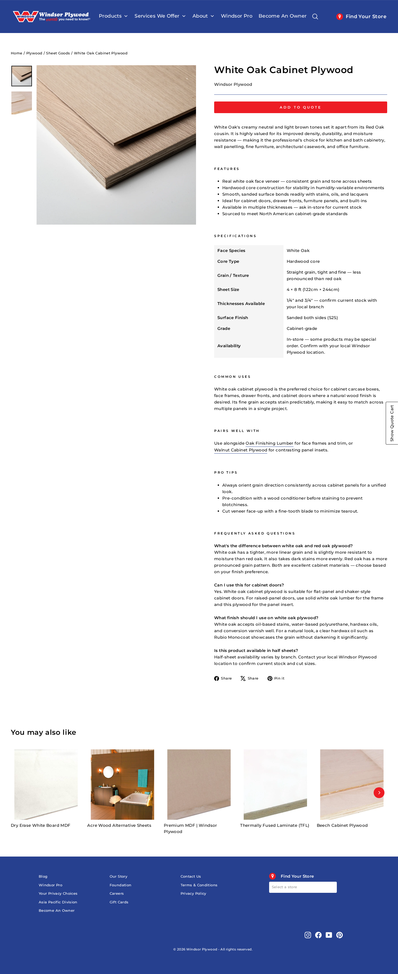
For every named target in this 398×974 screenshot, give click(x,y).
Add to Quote (301, 107)
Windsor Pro (50, 885)
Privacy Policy (193, 893)
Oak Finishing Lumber (269, 443)
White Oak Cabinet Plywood (101, 53)
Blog (43, 876)
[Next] (379, 792)
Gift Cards (119, 902)
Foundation (121, 885)
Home (16, 53)
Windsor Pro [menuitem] (236, 16)
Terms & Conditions (199, 885)
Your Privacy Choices (58, 893)
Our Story (118, 876)
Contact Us (191, 876)
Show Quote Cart (391, 423)
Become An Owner (57, 911)
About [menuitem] (200, 16)
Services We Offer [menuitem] (157, 16)
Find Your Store (366, 16)
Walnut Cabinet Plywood (240, 449)
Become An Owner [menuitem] (283, 16)
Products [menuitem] (110, 16)
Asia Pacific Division (58, 902)
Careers (117, 893)
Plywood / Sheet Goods (48, 53)
